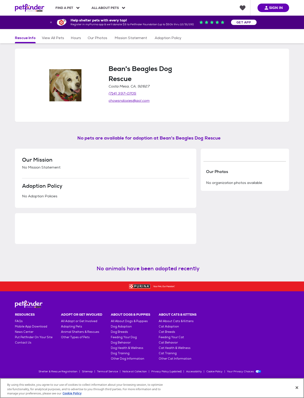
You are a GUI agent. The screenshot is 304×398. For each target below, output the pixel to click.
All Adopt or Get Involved (79, 321)
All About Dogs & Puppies (129, 321)
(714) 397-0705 (122, 93)
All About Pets (105, 8)
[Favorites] (242, 8)
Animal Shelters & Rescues (80, 332)
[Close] (297, 387)
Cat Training (168, 353)
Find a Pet (64, 8)
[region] (152, 388)
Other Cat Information (175, 358)
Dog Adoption (121, 326)
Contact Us (23, 342)
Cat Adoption (169, 326)
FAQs (19, 321)
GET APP (243, 22)
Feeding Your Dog (124, 337)
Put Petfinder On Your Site (34, 337)
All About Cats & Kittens (176, 321)
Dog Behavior (121, 342)
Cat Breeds (167, 332)
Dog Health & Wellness (127, 348)
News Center (24, 332)
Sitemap (87, 371)
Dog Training (120, 353)
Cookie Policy (214, 371)
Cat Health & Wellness (175, 348)
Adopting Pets (71, 326)
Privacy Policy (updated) (166, 371)
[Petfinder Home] (29, 8)
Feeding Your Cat (171, 337)
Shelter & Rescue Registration (58, 371)
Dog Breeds (119, 332)
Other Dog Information (127, 358)
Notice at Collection (134, 371)
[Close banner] (51, 22)
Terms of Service (107, 371)
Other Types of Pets (75, 337)
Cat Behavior (168, 342)
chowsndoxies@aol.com (129, 100)
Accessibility (194, 371)
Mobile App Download (31, 326)
